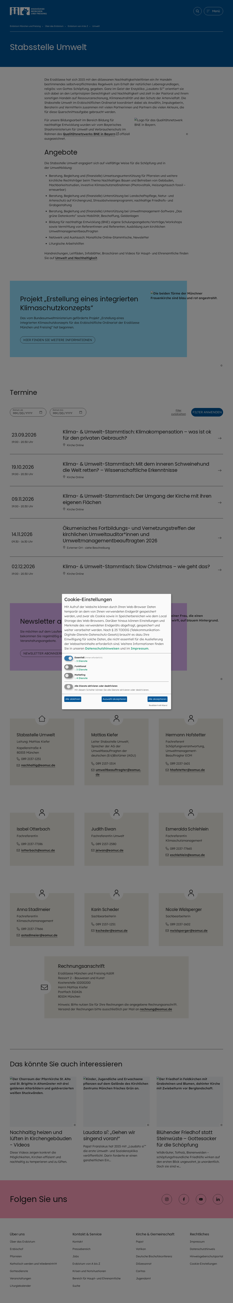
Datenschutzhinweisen (102, 648)
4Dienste (81, 678)
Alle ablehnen (72, 699)
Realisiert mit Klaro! (158, 705)
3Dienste (81, 661)
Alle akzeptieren (157, 699)
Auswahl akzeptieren (114, 699)
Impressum (139, 648)
